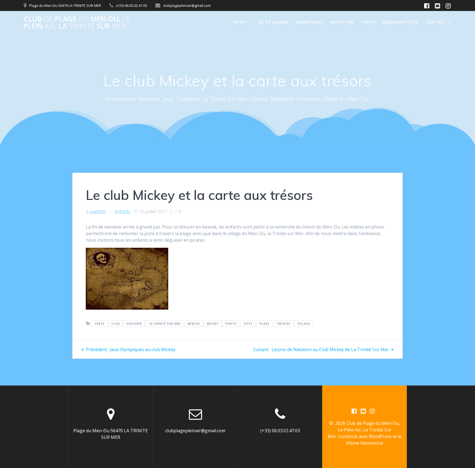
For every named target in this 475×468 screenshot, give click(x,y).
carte (100, 324)
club (115, 324)
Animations (309, 22)
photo (231, 324)
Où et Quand (273, 22)
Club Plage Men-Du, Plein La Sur (77, 22)
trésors (283, 324)
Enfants (123, 211)
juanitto (98, 211)
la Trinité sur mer (165, 324)
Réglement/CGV (400, 22)
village (303, 324)
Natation (341, 22)
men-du (193, 324)
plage (264, 324)
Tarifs (368, 22)
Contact (436, 22)
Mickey (212, 324)
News (239, 22)
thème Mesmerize (364, 443)
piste (248, 324)
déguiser (134, 324)
